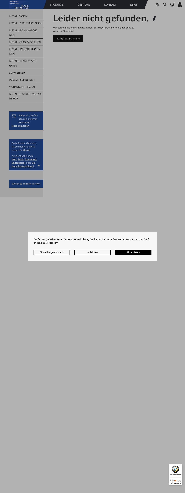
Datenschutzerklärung (76, 239)
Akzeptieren (133, 252)
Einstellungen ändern (51, 252)
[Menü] (180, 466)
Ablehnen (92, 252)
